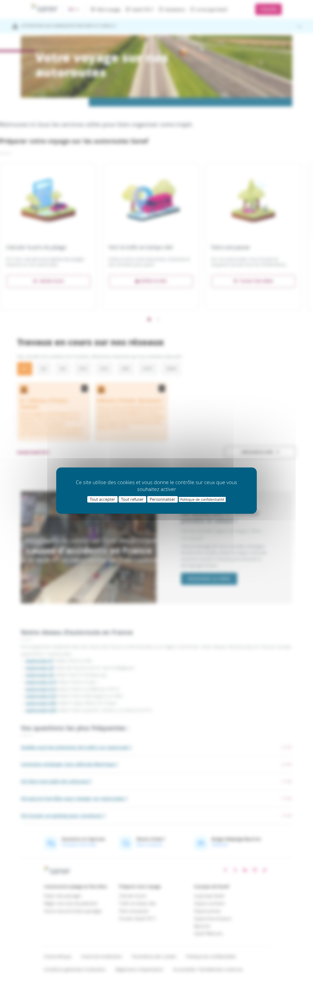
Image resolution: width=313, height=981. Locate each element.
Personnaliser (162, 499)
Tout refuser (132, 499)
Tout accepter (102, 499)
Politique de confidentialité (202, 499)
